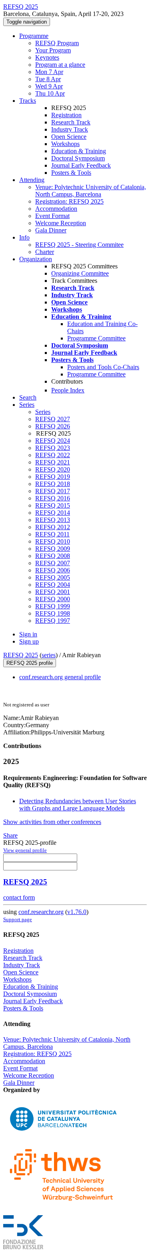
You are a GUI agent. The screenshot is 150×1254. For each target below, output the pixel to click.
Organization (35, 259)
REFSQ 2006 (52, 570)
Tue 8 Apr (48, 79)
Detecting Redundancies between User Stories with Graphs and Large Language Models (77, 805)
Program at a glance (60, 64)
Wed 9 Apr (49, 86)
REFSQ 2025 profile (29, 663)
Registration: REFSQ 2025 (69, 201)
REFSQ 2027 (52, 419)
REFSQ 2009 (52, 548)
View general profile (25, 850)
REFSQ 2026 (52, 426)
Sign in (28, 634)
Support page (17, 919)
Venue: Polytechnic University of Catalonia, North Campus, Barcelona (90, 191)
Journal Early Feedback (81, 165)
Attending (31, 179)
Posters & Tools (71, 172)
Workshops (65, 143)
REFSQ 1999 (52, 606)
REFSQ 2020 (52, 469)
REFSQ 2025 (20, 655)
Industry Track (69, 129)
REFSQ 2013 (52, 519)
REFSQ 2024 (52, 440)
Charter (44, 251)
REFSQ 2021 (52, 462)
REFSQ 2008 (52, 555)
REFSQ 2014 (52, 512)
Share (10, 835)
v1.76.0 (76, 911)
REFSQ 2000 (52, 599)
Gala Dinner (50, 230)
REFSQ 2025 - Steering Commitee (79, 244)
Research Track (70, 122)
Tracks (27, 100)
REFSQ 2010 (52, 541)
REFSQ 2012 (52, 527)
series (49, 655)
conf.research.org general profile (60, 677)
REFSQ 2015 (52, 505)
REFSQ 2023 (52, 447)
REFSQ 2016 (52, 498)
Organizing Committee (80, 273)
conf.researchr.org (41, 911)
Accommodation (56, 208)
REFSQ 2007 (52, 563)
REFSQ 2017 (52, 491)
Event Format (52, 215)
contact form (19, 897)
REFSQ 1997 (52, 620)
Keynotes (47, 57)
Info (24, 237)
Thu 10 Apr (50, 93)
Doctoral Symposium (78, 158)
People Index (67, 390)
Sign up (29, 641)
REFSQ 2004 (52, 584)
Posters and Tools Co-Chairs (103, 367)
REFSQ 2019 (52, 476)
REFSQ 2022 (52, 455)
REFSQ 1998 (52, 613)
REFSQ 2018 (52, 483)
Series (42, 411)
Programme (33, 35)
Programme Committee (96, 338)
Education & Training (78, 151)
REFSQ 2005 (52, 577)
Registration (66, 115)
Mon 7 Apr (49, 71)
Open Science (68, 136)
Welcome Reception (60, 223)
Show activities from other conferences (52, 821)
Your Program (53, 50)
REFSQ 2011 (52, 534)
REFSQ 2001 (52, 591)
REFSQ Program (57, 43)
